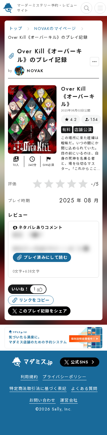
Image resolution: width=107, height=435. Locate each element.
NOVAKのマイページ (55, 28)
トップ (15, 28)
